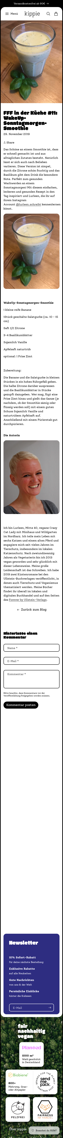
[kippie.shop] (32, 13)
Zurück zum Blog (34, 609)
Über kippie (18, 1129)
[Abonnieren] (50, 1007)
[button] (11, 13)
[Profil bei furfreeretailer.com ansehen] (17, 1109)
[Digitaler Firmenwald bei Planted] (31, 1048)
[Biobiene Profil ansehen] (18, 1075)
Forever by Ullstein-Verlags (28, 599)
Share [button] (10, 142)
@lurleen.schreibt (28, 204)
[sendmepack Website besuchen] (45, 1082)
